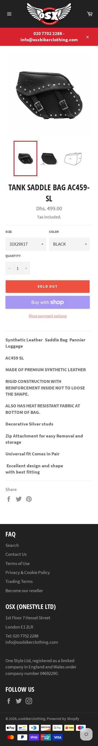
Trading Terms (19, 581)
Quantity (12, 256)
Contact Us (16, 554)
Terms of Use (17, 563)
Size (8, 232)
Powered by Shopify (63, 718)
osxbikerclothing (31, 718)
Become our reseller (24, 590)
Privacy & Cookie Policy (27, 572)
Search (12, 545)
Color (54, 232)
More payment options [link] (48, 315)
